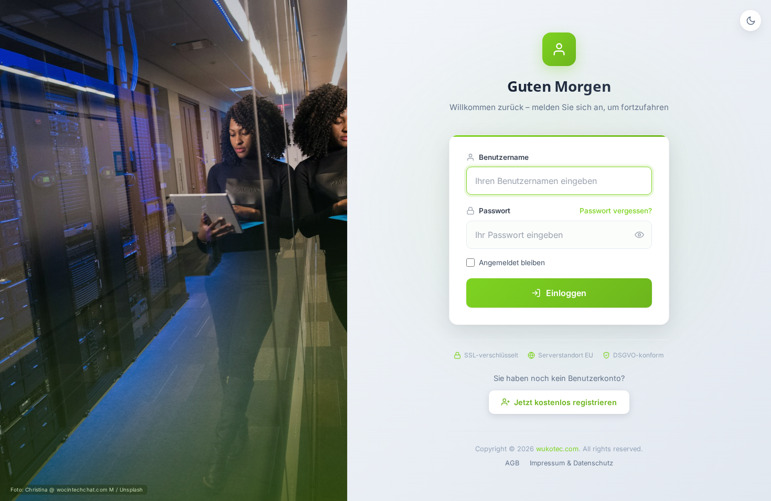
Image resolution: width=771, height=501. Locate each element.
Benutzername (504, 157)
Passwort (494, 210)
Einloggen (566, 293)
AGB (512, 463)
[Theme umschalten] (751, 20)
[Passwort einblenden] (639, 234)
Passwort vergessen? (616, 210)
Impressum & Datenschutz (571, 463)
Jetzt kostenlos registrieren (565, 402)
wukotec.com (557, 449)
